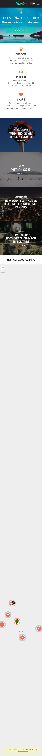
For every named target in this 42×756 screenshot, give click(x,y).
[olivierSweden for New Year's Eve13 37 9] (12, 603)
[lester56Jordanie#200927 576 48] (17, 621)
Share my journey (21, 31)
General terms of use (23, 751)
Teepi (21, 3)
